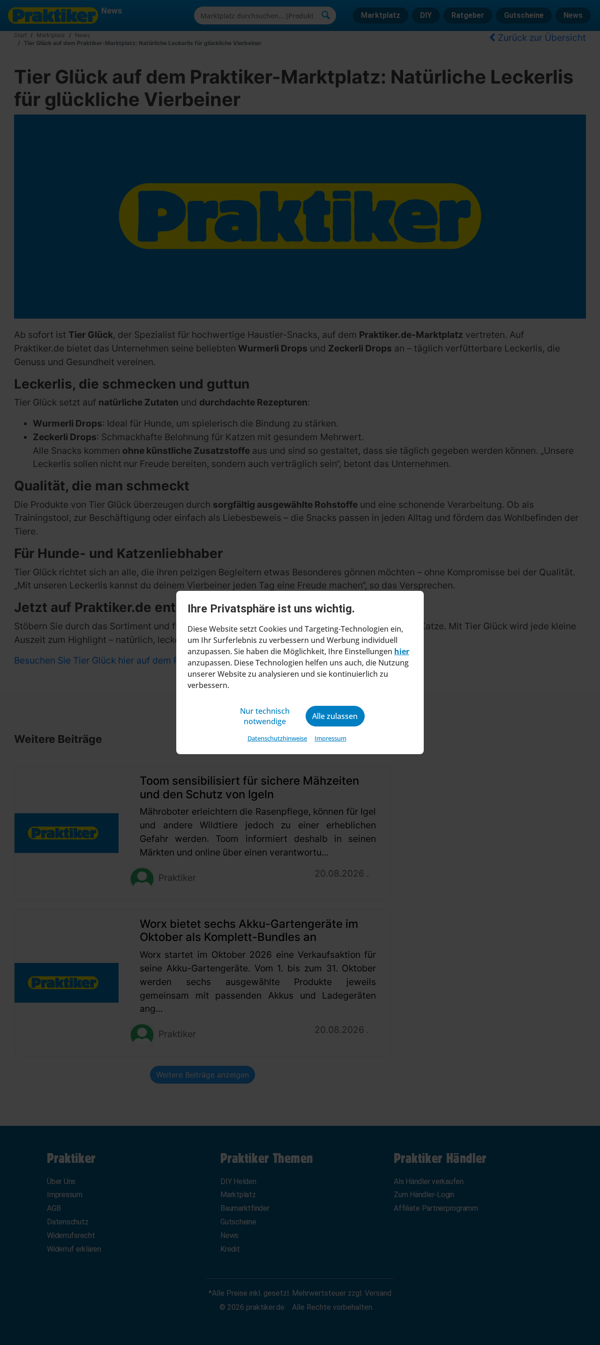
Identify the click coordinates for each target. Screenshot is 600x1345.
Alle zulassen (335, 716)
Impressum (330, 738)
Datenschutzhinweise (277, 738)
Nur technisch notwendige (265, 716)
